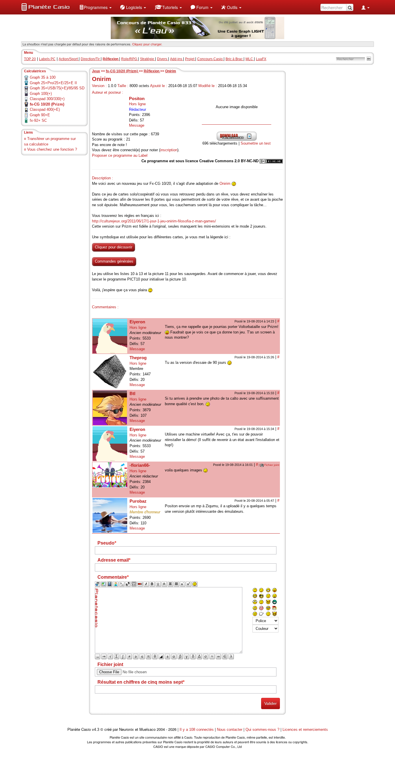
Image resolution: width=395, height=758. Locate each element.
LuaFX (261, 59)
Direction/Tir (91, 59)
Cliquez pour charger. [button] (147, 44)
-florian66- (140, 465)
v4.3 (95, 729)
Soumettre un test (256, 143)
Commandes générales (114, 261)
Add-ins (176, 59)
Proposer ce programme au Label (119, 155)
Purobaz (138, 501)
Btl (132, 393)
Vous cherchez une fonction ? (52, 149)
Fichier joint (271, 464)
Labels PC (47, 59)
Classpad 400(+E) (45, 109)
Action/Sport (69, 59)
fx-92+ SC (38, 120)
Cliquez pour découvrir (113, 247)
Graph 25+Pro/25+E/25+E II (53, 83)
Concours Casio (210, 59)
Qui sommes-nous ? (262, 729)
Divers (162, 59)
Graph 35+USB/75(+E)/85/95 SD (57, 88)
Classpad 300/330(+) (47, 99)
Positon (137, 98)
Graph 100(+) (41, 93)
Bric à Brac (234, 59)
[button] (95, 7)
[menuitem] (95, 7)
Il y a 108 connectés (197, 729)
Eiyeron (137, 321)
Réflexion (152, 71)
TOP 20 (30, 59)
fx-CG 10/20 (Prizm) (122, 71)
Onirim (170, 71)
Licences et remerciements (305, 729)
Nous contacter (229, 729)
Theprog (138, 357)
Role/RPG (129, 59)
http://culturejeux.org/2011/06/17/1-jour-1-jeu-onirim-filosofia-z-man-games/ (154, 221)
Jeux (96, 71)
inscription (168, 150)
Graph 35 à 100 (43, 77)
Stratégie (147, 59)
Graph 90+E (40, 115)
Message (136, 125)
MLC (250, 59)
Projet (190, 59)
